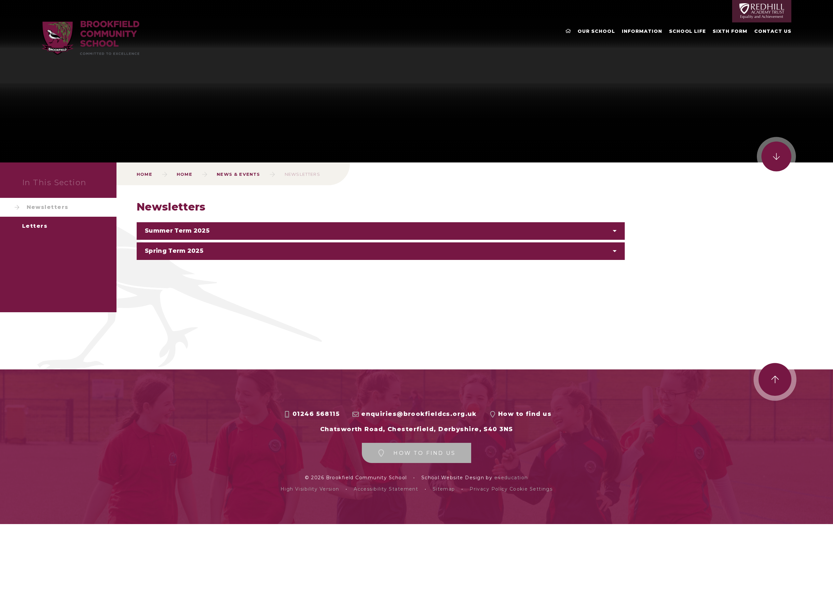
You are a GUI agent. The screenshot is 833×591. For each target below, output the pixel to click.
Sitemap (444, 489)
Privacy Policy (489, 489)
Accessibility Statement (386, 489)
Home (144, 174)
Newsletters (302, 174)
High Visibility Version (309, 489)
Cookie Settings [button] (531, 489)
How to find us (525, 414)
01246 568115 (316, 414)
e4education (511, 478)
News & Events (238, 174)
